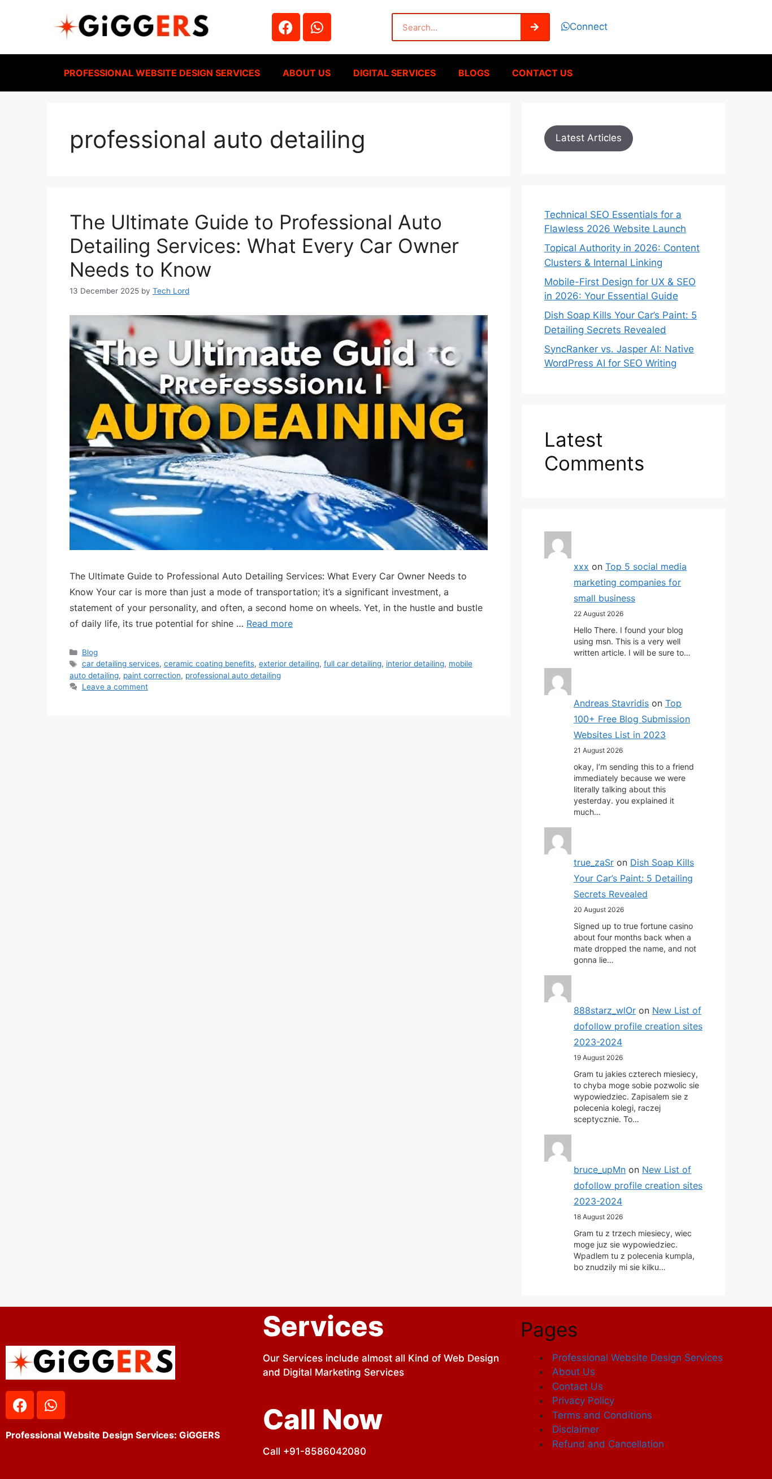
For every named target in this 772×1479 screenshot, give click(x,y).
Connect (589, 26)
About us (307, 72)
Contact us (542, 72)
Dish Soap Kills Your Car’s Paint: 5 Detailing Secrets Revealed (634, 878)
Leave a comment (115, 686)
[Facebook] (286, 27)
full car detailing (352, 663)
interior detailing (415, 663)
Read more (269, 623)
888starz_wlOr (605, 1010)
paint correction (152, 675)
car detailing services (120, 663)
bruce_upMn (600, 1169)
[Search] (535, 27)
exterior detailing (289, 663)
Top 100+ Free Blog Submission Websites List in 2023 (632, 718)
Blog (90, 652)
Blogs (473, 72)
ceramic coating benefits (209, 663)
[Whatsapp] (317, 27)
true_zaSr (594, 862)
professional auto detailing (233, 675)
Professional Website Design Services (162, 72)
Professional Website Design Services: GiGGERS (113, 1435)
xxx (581, 566)
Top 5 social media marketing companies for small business (630, 582)
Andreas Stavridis (611, 703)
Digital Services (394, 72)
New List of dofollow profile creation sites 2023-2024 (638, 1026)
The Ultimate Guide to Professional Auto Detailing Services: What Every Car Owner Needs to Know (264, 245)
